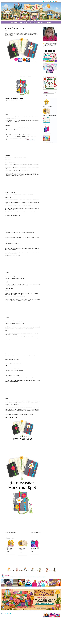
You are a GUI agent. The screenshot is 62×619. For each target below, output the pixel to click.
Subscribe (38, 22)
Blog (45, 22)
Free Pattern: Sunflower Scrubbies (10, 532)
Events (34, 22)
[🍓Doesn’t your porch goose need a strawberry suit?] (19, 586)
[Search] (55, 93)
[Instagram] (46, 1)
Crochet (6, 27)
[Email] (51, 1)
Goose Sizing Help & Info (46, 124)
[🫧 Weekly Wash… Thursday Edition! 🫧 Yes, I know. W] (43, 586)
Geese (27, 22)
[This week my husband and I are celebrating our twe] (7, 586)
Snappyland (16, 22)
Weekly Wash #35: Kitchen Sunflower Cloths (22, 550)
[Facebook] (43, 1)
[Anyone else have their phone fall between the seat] (31, 586)
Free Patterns (22, 22)
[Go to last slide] (7, 548)
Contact (42, 22)
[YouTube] (53, 1)
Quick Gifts (14, 27)
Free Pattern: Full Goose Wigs (47, 106)
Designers (49, 22)
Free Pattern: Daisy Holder (35, 532)
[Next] (38, 548)
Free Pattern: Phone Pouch (47, 133)
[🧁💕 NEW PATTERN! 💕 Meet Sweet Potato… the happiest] (55, 586)
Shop (30, 22)
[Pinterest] (48, 1)
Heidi (8, 551)
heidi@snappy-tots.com (31, 139)
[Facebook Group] (11, 614)
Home (12, 22)
